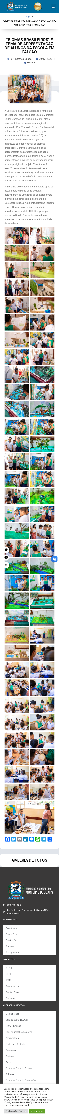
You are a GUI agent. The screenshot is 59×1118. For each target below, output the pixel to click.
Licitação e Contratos (16, 1044)
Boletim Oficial (12, 992)
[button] (53, 6)
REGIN (9, 974)
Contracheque (12, 986)
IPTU (8, 980)
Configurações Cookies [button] (16, 1111)
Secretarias (11, 928)
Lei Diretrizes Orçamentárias (19, 1032)
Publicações (11, 940)
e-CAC (9, 968)
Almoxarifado (12, 1038)
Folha (8, 1062)
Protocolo (10, 1056)
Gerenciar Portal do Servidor (19, 1068)
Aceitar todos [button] (37, 1111)
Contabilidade (12, 1014)
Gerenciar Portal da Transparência (22, 1080)
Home (27, 17)
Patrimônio (11, 1050)
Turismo (10, 946)
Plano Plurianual (13, 1026)
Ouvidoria (10, 998)
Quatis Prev (11, 934)
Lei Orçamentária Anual (17, 1020)
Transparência (13, 952)
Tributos (10, 1074)
